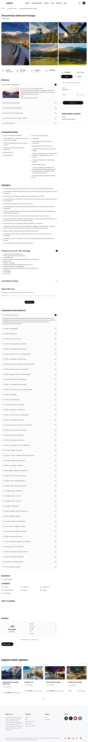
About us (27, 717)
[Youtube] (75, 718)
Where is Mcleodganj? (11, 328)
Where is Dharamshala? (12, 315)
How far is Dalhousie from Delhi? (14, 404)
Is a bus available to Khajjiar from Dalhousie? (18, 541)
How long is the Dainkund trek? (14, 562)
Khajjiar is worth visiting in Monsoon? (16, 486)
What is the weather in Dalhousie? (15, 410)
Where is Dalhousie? (11, 334)
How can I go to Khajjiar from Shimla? (16, 531)
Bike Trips (59, 3)
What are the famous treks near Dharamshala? (18, 389)
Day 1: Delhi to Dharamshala (11, 84)
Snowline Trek (29, 682)
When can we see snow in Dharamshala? (16, 369)
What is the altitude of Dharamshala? (16, 384)
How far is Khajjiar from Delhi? (13, 450)
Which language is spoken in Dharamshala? (17, 374)
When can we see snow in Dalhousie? (16, 430)
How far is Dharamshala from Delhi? (15, 344)
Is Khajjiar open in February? (13, 501)
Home (3, 8)
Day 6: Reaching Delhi (9, 123)
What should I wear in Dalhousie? (14, 435)
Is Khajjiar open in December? (13, 491)
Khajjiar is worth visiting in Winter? (15, 481)
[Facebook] (80, 718)
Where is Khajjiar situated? (12, 516)
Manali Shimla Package (53, 682)
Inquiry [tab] (79, 76)
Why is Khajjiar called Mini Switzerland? (16, 470)
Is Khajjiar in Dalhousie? (12, 506)
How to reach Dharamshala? (13, 339)
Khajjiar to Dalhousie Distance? (14, 536)
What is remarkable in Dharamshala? (15, 359)
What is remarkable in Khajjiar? (14, 465)
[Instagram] (66, 718)
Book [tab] (66, 76)
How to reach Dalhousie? (12, 399)
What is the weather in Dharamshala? (16, 349)
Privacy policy (28, 723)
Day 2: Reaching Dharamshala (11, 103)
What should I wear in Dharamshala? (15, 379)
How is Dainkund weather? (12, 567)
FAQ (46, 717)
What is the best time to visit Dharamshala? (17, 354)
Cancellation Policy (9, 281)
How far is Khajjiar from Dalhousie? (15, 460)
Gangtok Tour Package (75, 682)
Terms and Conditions (30, 725)
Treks (52, 3)
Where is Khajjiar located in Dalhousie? (16, 511)
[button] (79, 3)
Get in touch (48, 719)
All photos (80, 62)
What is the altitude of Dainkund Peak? (16, 551)
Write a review (7, 644)
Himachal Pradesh (37, 3)
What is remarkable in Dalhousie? (14, 420)
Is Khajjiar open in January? (13, 496)
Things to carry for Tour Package (15, 251)
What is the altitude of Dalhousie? (15, 440)
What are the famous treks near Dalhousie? (17, 445)
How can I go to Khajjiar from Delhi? (15, 526)
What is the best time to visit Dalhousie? (16, 415)
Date (63, 88)
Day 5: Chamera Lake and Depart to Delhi (15, 118)
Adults (64, 94)
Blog (65, 3)
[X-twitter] (71, 718)
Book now (73, 102)
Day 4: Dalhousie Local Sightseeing (13, 113)
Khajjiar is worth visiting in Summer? (15, 475)
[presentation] (82, 663)
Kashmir (46, 3)
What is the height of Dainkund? (14, 557)
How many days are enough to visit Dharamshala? (19, 364)
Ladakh (27, 3)
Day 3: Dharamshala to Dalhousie (12, 108)
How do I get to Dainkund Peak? (14, 546)
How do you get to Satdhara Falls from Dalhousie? (19, 455)
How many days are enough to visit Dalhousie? (18, 425)
